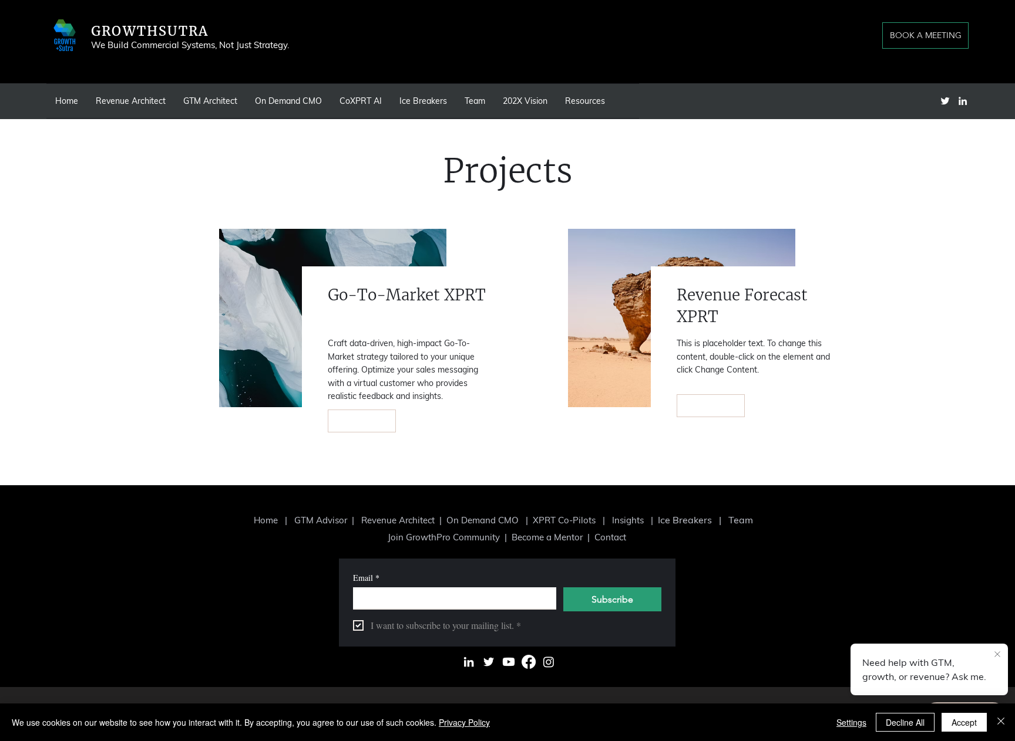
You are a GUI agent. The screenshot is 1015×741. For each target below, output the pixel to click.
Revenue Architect (398, 520)
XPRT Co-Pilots (565, 520)
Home (266, 520)
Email (366, 578)
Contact (610, 537)
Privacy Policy (464, 722)
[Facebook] (529, 662)
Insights (628, 520)
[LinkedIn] (963, 101)
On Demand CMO (482, 520)
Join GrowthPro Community (444, 537)
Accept (964, 722)
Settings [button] (851, 722)
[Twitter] (945, 101)
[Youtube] (509, 662)
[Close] (1001, 722)
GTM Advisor (321, 520)
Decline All (905, 722)
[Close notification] (997, 654)
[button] (525, 101)
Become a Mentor (548, 537)
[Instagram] (549, 662)
